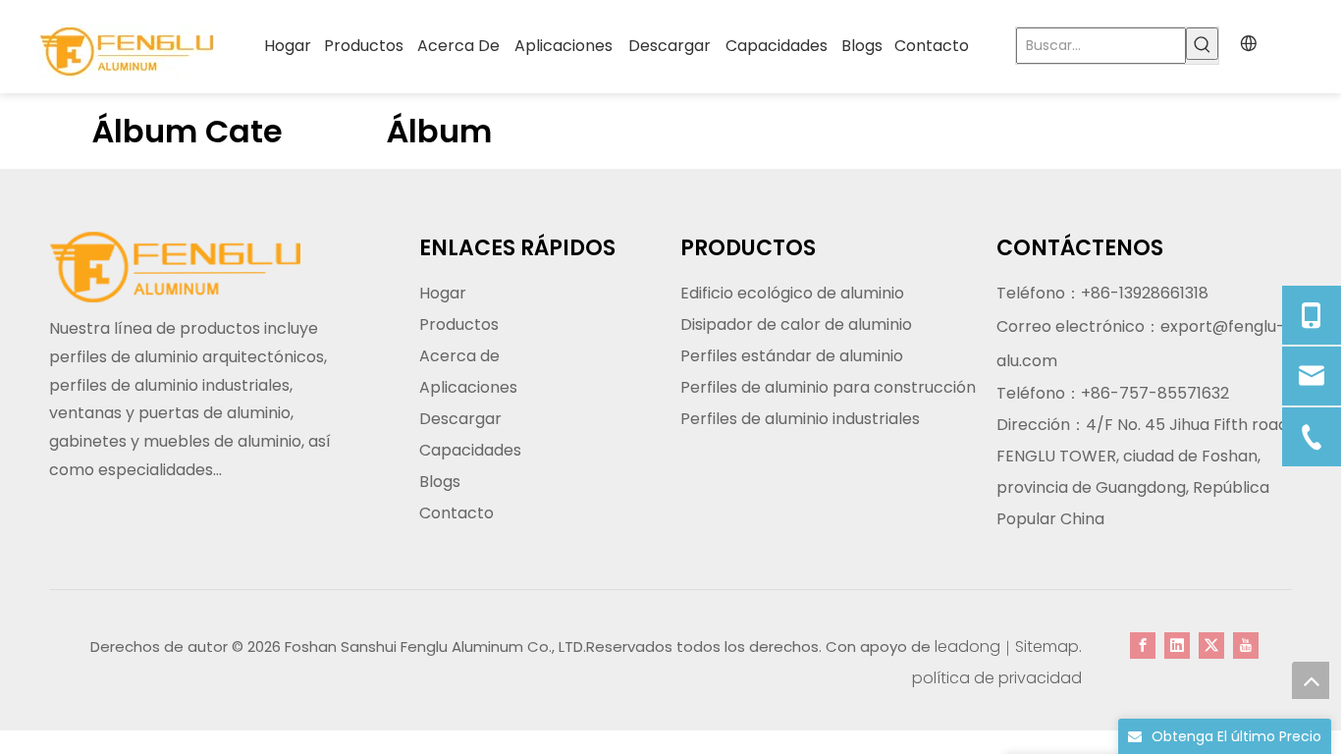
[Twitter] (1211, 645)
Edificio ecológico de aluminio (792, 293)
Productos (459, 324)
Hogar (442, 293)
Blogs (439, 481)
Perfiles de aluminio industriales (800, 418)
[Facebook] (1142, 645)
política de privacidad (997, 678)
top (1310, 680)
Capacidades (470, 450)
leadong (967, 646)
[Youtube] (1246, 645)
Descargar (460, 418)
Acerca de (459, 356)
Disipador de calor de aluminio (796, 324)
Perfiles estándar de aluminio (791, 356)
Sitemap (1047, 646)
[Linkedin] (1177, 645)
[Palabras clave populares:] (1202, 43)
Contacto (456, 513)
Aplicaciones (468, 387)
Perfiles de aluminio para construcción (828, 387)
